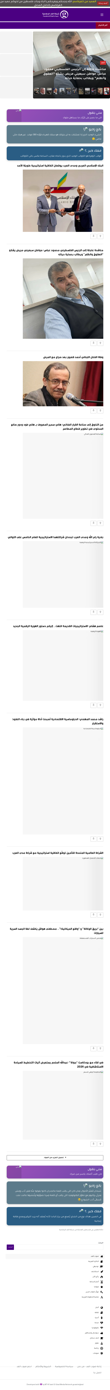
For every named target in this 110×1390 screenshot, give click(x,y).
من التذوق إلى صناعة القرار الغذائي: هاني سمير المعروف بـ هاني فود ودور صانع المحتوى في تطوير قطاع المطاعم (57, 426)
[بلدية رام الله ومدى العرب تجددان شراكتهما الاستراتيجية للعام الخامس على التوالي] (63, 574)
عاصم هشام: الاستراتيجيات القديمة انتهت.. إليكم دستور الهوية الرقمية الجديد (58, 626)
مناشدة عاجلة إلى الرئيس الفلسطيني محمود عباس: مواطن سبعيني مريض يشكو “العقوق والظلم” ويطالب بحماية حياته (56, 252)
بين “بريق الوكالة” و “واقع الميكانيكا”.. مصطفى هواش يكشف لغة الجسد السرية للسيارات (56, 930)
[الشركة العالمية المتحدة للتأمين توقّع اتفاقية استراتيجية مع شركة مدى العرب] (63, 883)
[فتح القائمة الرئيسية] (102, 15)
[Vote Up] (100, 236)
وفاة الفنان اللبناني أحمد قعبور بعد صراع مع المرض (73, 357)
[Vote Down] (93, 236)
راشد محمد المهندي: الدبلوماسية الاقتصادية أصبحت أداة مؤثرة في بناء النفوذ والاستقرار (57, 721)
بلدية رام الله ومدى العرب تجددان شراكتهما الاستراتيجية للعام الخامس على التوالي (55, 537)
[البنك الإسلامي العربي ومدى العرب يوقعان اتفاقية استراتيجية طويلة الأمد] (63, 201)
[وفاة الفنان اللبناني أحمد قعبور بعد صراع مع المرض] (63, 383)
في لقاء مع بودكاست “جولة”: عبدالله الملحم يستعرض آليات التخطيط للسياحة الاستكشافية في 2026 (58, 1064)
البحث (100, 1243)
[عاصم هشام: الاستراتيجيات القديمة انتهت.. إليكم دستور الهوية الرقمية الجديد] (63, 665)
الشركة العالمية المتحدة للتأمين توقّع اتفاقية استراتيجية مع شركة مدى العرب (57, 852)
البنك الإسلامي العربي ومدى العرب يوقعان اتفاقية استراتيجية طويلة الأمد (60, 165)
